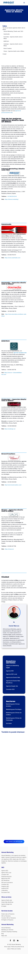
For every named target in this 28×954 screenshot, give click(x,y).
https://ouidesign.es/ (9, 429)
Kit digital (3, 906)
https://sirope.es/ (9, 549)
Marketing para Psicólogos (13, 709)
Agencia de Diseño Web (13, 677)
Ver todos (9, 723)
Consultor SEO (10, 689)
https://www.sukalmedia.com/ (12, 257)
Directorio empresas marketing (9, 931)
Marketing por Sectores (7, 929)
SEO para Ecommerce (7, 882)
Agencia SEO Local (11, 674)
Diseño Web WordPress (7, 902)
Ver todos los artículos (14, 841)
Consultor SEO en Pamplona (8, 918)
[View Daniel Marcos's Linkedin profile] (14, 622)
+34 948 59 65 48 (12, 196)
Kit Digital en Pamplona (7, 920)
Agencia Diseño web (6, 900)
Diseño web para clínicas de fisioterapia (13, 736)
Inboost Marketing (5, 927)
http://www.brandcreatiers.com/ (13, 485)
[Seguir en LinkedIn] (17, 940)
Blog (2, 933)
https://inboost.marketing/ (11, 199)
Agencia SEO (10, 671)
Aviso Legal (7, 946)
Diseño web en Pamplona (7, 914)
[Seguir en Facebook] (10, 940)
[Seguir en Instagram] (14, 940)
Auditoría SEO (4, 888)
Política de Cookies (16, 948)
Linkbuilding (4, 890)
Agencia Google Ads (12, 686)
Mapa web (4, 935)
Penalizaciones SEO (6, 876)
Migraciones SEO (5, 878)
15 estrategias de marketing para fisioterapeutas (10, 781)
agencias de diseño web (20, 352)
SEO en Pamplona (6, 916)
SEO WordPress (5, 880)
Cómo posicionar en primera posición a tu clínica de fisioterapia (12, 821)
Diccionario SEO (5, 892)
